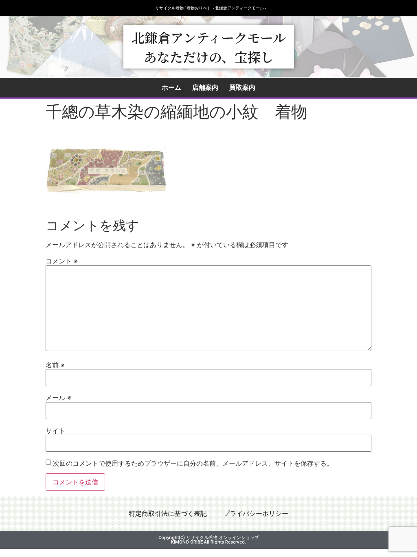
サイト (55, 430)
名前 (55, 365)
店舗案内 (205, 87)
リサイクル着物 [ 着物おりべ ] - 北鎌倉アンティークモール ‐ (210, 8)
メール (58, 397)
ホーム (171, 87)
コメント (62, 261)
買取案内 (242, 87)
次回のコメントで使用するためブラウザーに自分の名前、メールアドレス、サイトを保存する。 (193, 463)
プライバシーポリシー (255, 513)
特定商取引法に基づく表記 (168, 513)
